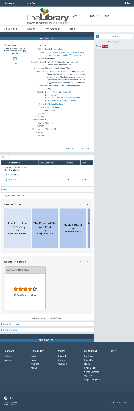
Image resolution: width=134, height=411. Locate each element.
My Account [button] (53, 28)
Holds (87, 364)
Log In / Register (92, 379)
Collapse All (83, 149)
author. (53, 49)
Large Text (31, 3)
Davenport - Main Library (90, 16)
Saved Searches (91, 372)
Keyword (62, 356)
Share (98, 46)
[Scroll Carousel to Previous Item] (80, 204)
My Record (89, 356)
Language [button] (9, 351)
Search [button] (31, 28)
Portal (33, 356)
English (7, 356)
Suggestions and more (13, 195)
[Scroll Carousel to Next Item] (87, 204)
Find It (6, 157)
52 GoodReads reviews (25, 295)
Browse (61, 360)
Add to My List (113, 42)
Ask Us (34, 368)
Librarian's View (10, 330)
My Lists (88, 375)
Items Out (88, 360)
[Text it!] (6, 179)
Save (106, 46)
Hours (33, 360)
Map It (6, 189)
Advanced (62, 364)
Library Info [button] (11, 28)
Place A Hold (115, 36)
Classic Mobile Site (119, 403)
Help (113, 351)
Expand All (70, 149)
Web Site (35, 364)
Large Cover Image (12, 324)
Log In (129, 3)
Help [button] (73, 28)
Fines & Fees (90, 368)
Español (7, 360)
